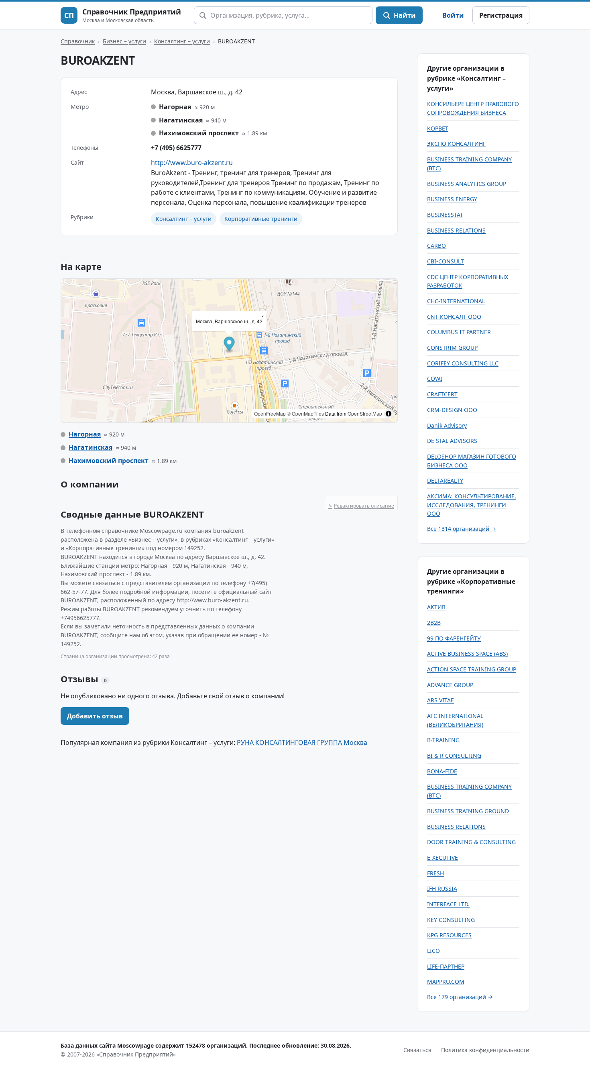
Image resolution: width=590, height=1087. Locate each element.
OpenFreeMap (270, 413)
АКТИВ (436, 607)
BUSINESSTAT (445, 214)
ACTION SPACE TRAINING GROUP (471, 669)
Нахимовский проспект (109, 460)
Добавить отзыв (95, 716)
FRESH (435, 873)
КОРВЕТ (437, 128)
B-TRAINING (443, 740)
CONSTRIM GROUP (452, 347)
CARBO (436, 245)
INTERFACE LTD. (448, 904)
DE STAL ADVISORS (452, 441)
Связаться (417, 1050)
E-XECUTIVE (442, 857)
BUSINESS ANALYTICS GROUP (466, 184)
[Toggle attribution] (388, 413)
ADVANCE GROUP (450, 685)
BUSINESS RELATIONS (456, 230)
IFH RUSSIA (442, 888)
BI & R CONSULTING (454, 755)
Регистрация (501, 15)
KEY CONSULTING (451, 920)
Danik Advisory (447, 425)
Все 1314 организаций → (461, 528)
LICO (433, 950)
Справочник (78, 41)
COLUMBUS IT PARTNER (459, 332)
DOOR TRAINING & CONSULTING (471, 842)
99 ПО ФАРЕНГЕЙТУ (454, 638)
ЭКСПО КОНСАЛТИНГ (456, 143)
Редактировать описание (361, 505)
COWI (434, 378)
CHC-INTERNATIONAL (456, 301)
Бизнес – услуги (124, 41)
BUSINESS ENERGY (452, 199)
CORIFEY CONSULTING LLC (462, 363)
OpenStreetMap (365, 413)
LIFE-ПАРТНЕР (445, 966)
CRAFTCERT (442, 394)
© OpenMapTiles (305, 413)
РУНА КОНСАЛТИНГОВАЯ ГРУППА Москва (302, 742)
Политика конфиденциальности (485, 1050)
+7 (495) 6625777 (176, 147)
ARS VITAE (440, 700)
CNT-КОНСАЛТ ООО (454, 316)
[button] (229, 345)
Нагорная (85, 434)
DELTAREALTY (445, 480)
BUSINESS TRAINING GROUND (468, 811)
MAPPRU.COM (445, 981)
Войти (453, 15)
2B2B (434, 622)
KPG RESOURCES (449, 935)
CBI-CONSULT (445, 261)
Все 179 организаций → (460, 997)
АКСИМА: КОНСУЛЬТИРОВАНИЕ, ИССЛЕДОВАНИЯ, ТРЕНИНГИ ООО (471, 504)
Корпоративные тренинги (260, 218)
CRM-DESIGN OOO (452, 410)
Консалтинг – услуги (182, 41)
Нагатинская (90, 447)
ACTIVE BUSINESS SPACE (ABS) (467, 653)
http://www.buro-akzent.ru (192, 162)
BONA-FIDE (442, 771)
